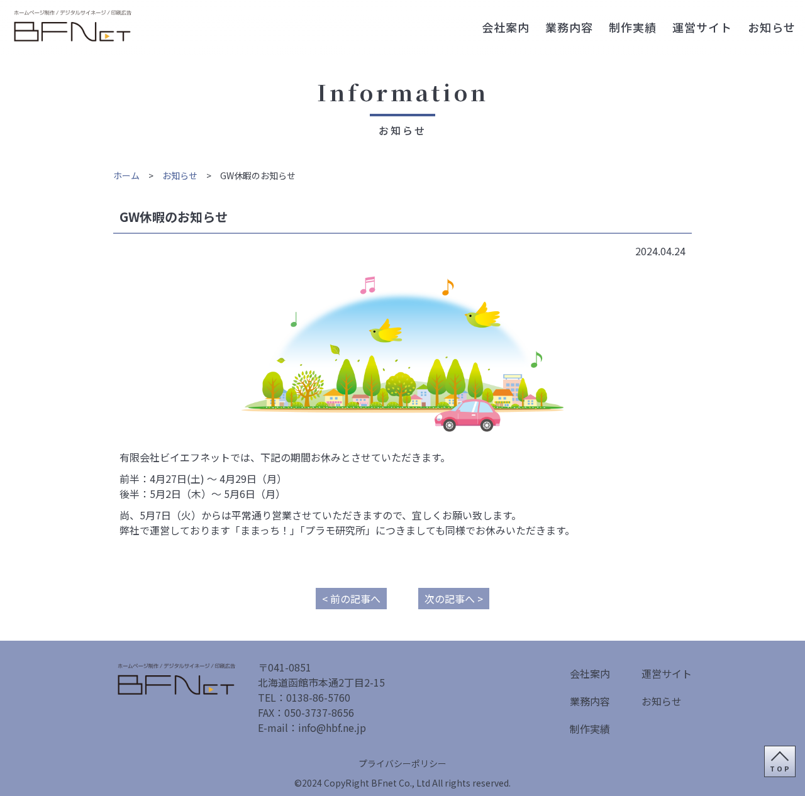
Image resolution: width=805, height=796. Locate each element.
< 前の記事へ (351, 598)
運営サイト (702, 27)
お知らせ (772, 27)
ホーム (126, 175)
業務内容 (569, 27)
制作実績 (633, 27)
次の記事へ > (454, 598)
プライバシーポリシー (402, 763)
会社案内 (506, 27)
